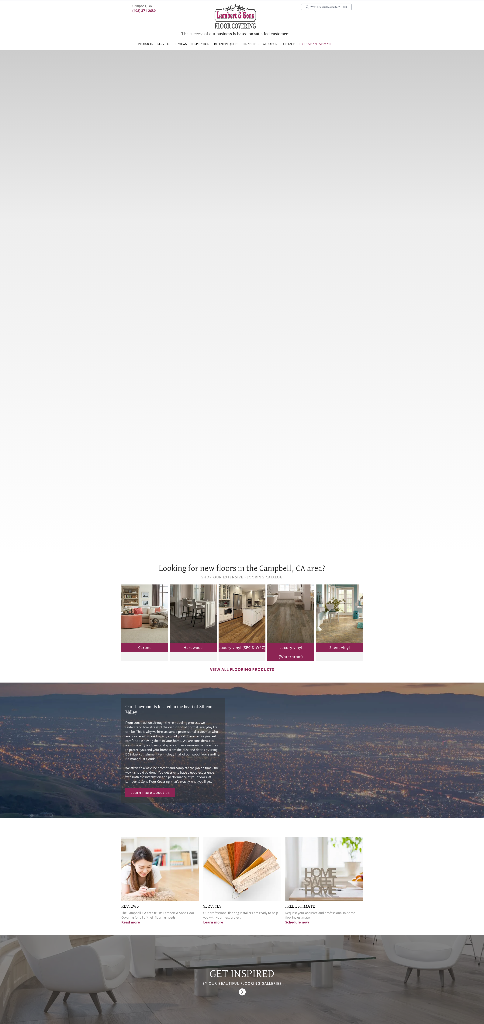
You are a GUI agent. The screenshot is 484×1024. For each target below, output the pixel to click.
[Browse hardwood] (193, 619)
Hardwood (193, 653)
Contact (214, 50)
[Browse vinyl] (339, 619)
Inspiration (206, 44)
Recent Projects (235, 44)
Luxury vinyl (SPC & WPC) (242, 653)
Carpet (144, 653)
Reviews (185, 44)
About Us (283, 44)
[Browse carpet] (144, 619)
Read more (130, 928)
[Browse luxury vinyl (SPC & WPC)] (242, 619)
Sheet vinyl (339, 653)
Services (166, 44)
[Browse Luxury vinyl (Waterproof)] (290, 619)
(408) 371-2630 (144, 10)
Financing (262, 44)
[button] (146, 45)
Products (147, 44)
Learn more (213, 928)
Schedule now (297, 928)
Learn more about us (150, 798)
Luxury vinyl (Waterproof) (291, 658)
